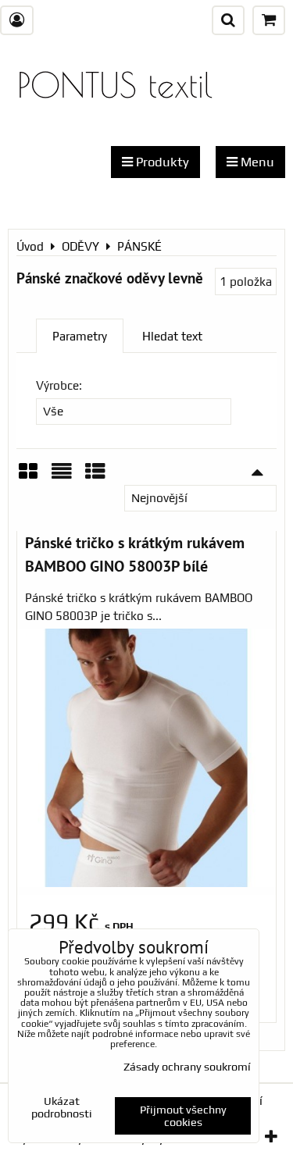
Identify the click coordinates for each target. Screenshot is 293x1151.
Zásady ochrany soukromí (187, 1066)
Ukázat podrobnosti (61, 1108)
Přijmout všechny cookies (183, 1115)
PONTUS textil (115, 85)
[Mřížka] (28, 477)
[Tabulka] (95, 477)
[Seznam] (61, 477)
